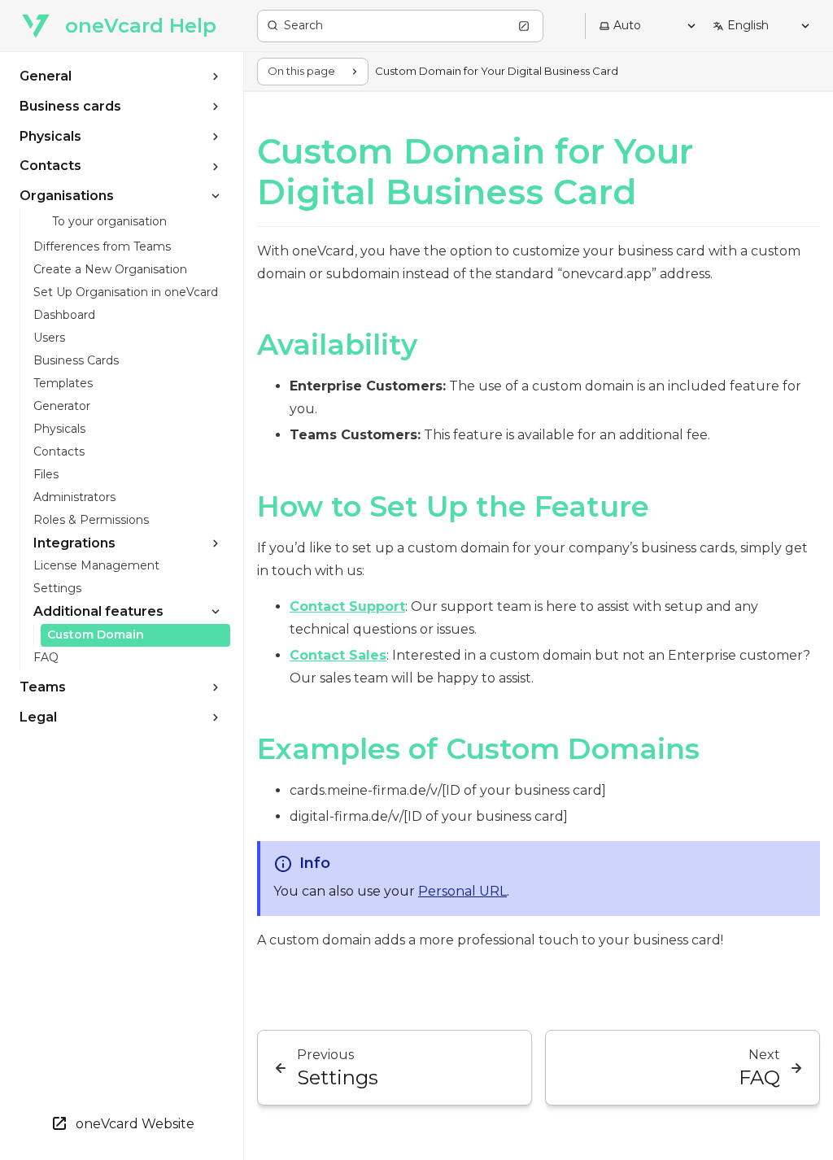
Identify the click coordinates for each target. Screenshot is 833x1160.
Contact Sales (338, 655)
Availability (337, 344)
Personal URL (462, 891)
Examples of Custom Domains (478, 748)
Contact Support (347, 606)
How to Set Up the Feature (453, 506)
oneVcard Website (135, 1124)
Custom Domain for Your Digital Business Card (475, 171)
